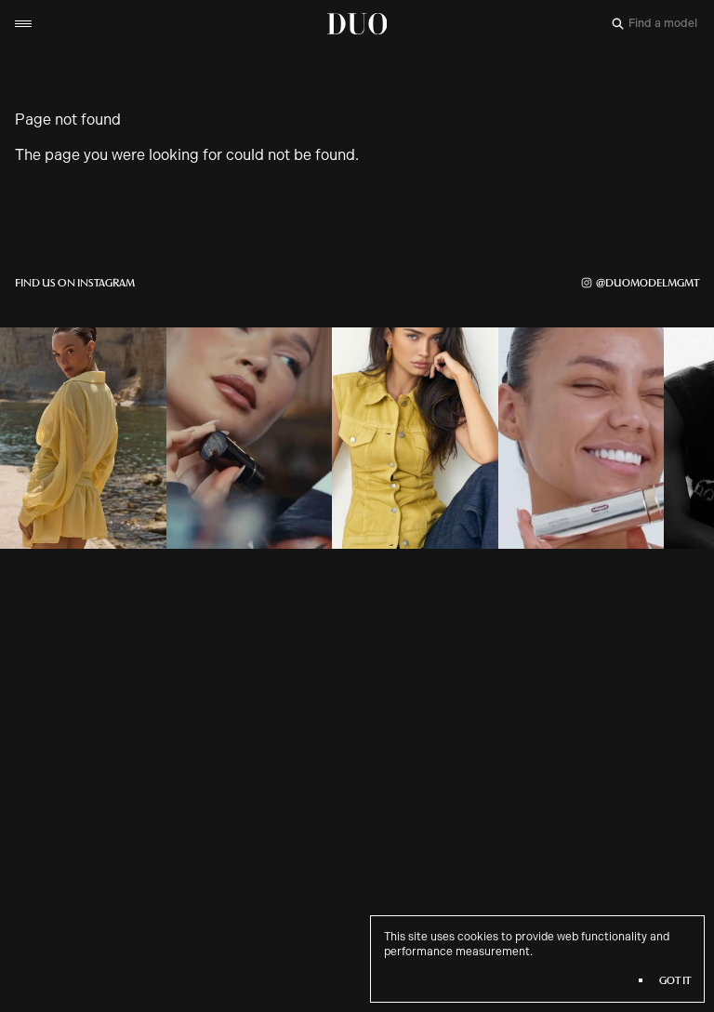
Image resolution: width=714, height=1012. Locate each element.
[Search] (618, 24)
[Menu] (23, 23)
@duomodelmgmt (647, 282)
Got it (675, 980)
